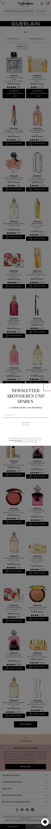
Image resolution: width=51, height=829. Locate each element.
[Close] (47, 386)
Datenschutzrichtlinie (15, 440)
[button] (45, 822)
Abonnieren (25, 423)
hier (36, 442)
